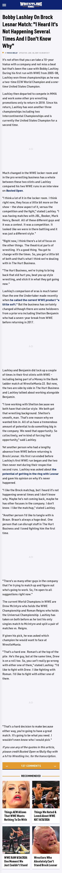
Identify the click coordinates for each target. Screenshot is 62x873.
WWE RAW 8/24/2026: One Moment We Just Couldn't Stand (16, 861)
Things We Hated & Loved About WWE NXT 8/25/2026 (45, 815)
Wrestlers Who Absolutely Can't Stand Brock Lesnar (45, 861)
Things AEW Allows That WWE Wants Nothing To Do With (15, 815)
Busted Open (14, 190)
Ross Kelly (12, 53)
